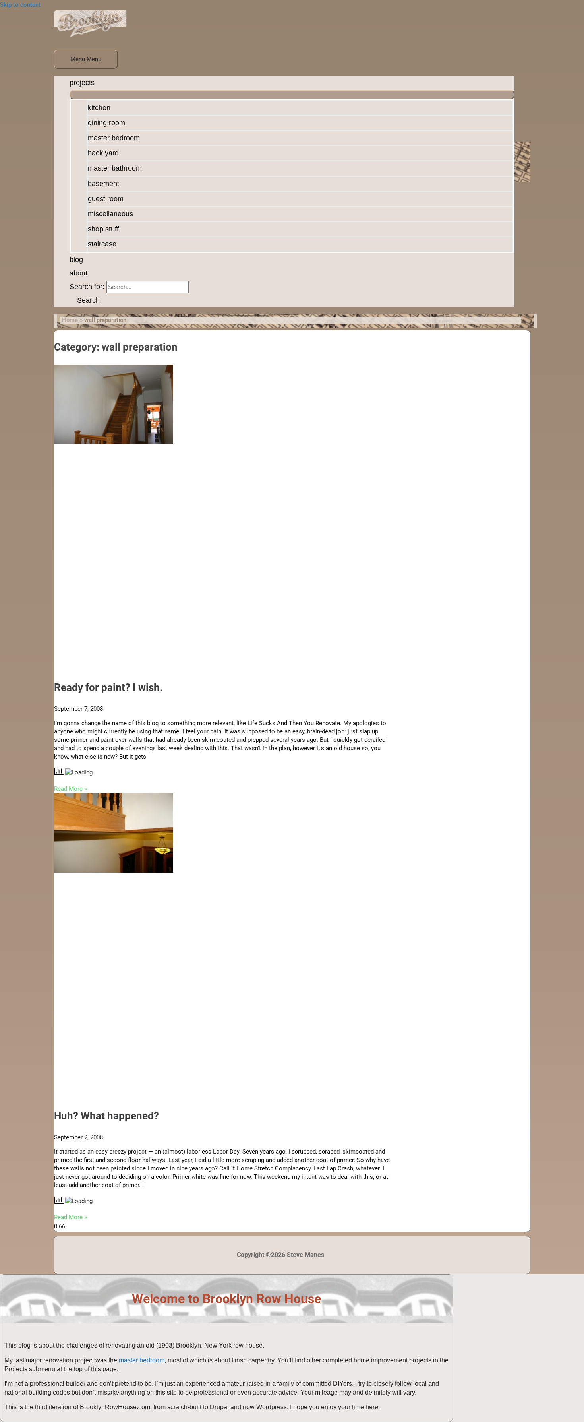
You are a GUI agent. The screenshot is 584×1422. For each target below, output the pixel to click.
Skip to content (20, 4)
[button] (85, 300)
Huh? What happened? (106, 1116)
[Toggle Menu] (292, 94)
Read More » (70, 788)
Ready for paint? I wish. (108, 687)
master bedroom (141, 1360)
